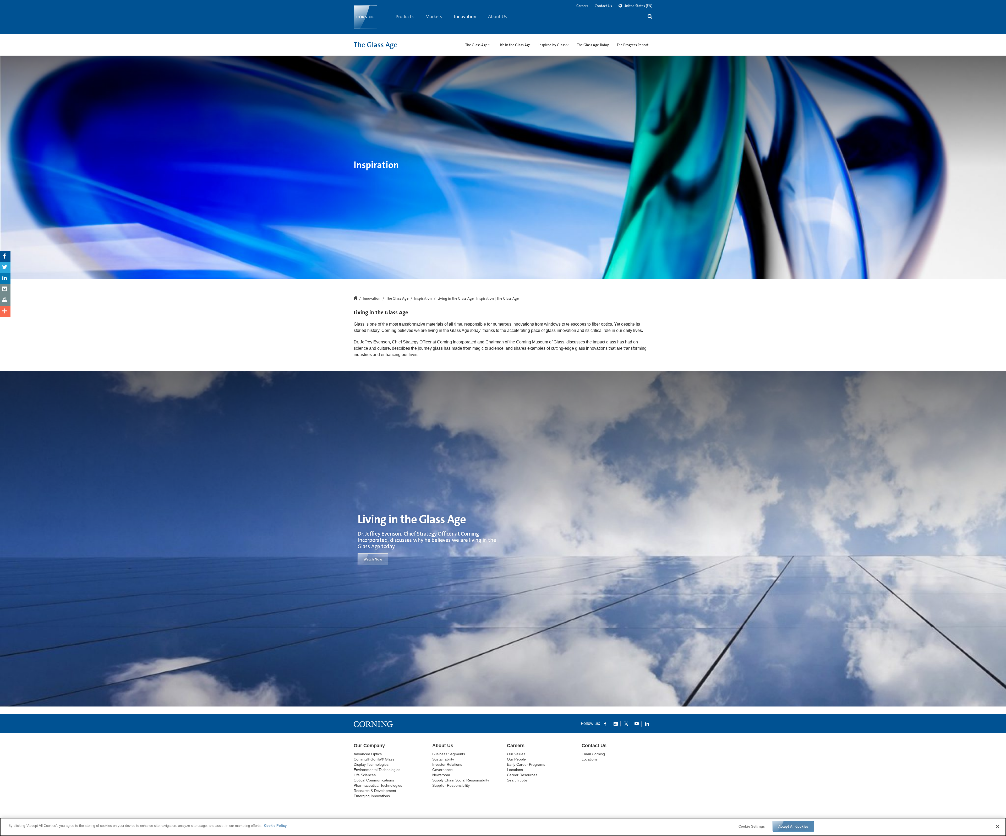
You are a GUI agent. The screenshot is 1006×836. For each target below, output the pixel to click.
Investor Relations (447, 764)
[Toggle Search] (650, 17)
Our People (516, 759)
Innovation (465, 16)
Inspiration (423, 298)
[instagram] (616, 723)
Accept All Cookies (793, 826)
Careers (582, 5)
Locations (515, 770)
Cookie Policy (275, 826)
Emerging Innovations (372, 796)
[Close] (997, 826)
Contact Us (603, 5)
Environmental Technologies (377, 770)
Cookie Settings (752, 826)
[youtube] (637, 723)
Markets (433, 16)
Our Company (369, 745)
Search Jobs (517, 780)
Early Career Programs (526, 764)
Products (405, 16)
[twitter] (626, 723)
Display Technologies (371, 764)
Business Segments (448, 754)
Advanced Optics (368, 754)
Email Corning (593, 754)
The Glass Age (375, 45)
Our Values (516, 754)
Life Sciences (365, 775)
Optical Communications (374, 780)
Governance (442, 770)
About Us (497, 16)
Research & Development (375, 791)
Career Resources (522, 775)
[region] (503, 827)
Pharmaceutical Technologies (378, 785)
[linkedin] (647, 723)
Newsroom (441, 775)
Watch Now (372, 559)
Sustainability (443, 759)
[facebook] (605, 723)
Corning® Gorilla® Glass (374, 759)
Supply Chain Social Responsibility (460, 780)
